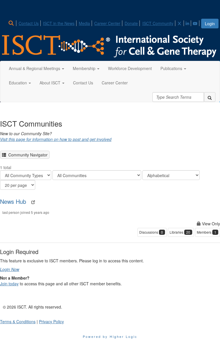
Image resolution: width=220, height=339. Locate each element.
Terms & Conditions (18, 321)
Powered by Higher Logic (110, 336)
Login (210, 23)
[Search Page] (11, 23)
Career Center (107, 23)
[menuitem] (12, 22)
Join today (9, 283)
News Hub (13, 201)
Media (84, 23)
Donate (131, 23)
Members (206, 232)
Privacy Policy (51, 321)
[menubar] (104, 22)
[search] (209, 97)
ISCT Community (157, 23)
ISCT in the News (58, 23)
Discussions (151, 232)
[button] (36, 68)
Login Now (9, 269)
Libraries (180, 232)
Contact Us (29, 23)
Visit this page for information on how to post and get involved (55, 139)
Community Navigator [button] (27, 155)
